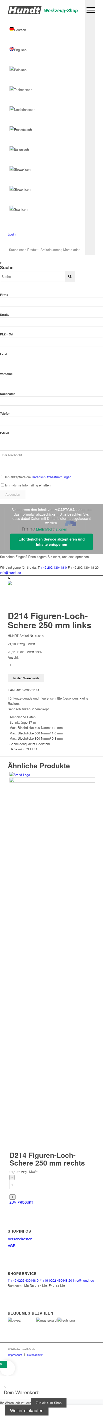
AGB (12, 1245)
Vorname (6, 374)
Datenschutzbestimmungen (51, 476)
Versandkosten (20, 1238)
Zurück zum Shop (49, 1402)
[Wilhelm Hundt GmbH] (43, 10)
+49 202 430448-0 (54, 567)
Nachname (8, 394)
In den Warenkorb (26, 678)
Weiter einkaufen (27, 1410)
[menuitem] (88, 10)
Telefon (5, 413)
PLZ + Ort (6, 334)
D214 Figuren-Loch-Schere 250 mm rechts (47, 1159)
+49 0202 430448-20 (56, 1280)
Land (3, 354)
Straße (5, 315)
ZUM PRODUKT (21, 1202)
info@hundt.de (10, 572)
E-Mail (4, 433)
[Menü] (88, 10)
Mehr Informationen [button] (51, 529)
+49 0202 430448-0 (23, 1280)
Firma (4, 295)
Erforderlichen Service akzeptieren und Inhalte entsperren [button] (51, 542)
